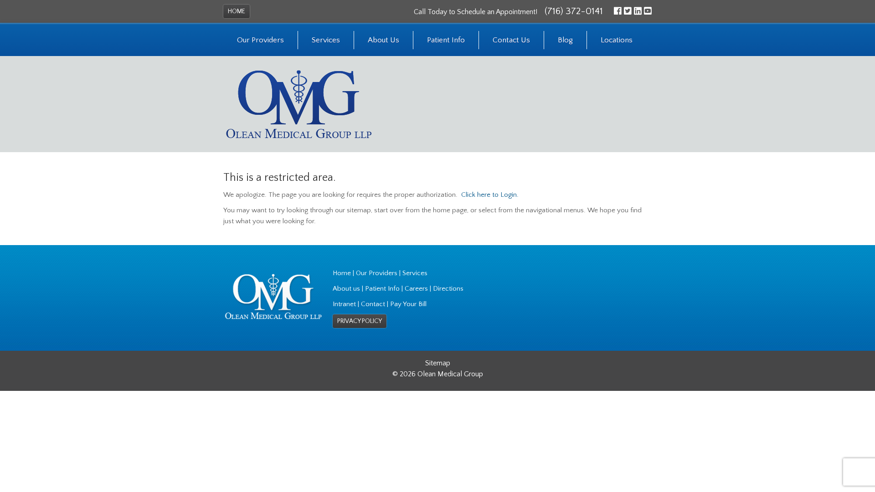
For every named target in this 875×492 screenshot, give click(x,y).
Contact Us (511, 40)
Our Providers (260, 40)
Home (236, 11)
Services (326, 40)
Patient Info (446, 40)
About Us (383, 40)
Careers (416, 288)
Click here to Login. (490, 195)
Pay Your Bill (408, 304)
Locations (617, 40)
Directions (448, 288)
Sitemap (437, 363)
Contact (373, 304)
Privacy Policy (359, 321)
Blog (565, 40)
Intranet (344, 304)
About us (346, 288)
